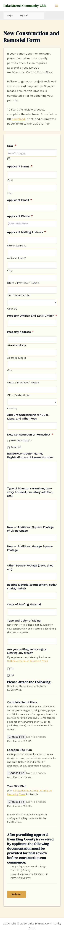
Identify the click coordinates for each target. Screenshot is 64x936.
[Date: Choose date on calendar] (9, 158)
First (10, 180)
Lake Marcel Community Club (25, 5)
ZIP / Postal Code (18, 295)
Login (10, 15)
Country (12, 308)
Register (24, 15)
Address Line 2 (16, 258)
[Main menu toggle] (56, 6)
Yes (12, 668)
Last (10, 193)
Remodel (15, 447)
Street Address (16, 245)
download (18, 119)
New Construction (21, 440)
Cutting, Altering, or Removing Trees (27, 661)
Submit (16, 894)
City (9, 270)
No (12, 674)
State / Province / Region (23, 283)
